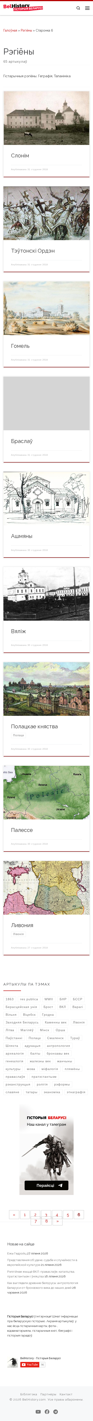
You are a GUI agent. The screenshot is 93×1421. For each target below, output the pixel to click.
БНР (63, 999)
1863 (10, 999)
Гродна (48, 1014)
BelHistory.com (34, 1399)
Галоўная (10, 30)
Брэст (48, 1007)
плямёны (72, 1069)
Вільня (11, 1014)
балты (35, 1053)
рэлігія (42, 1084)
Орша (60, 1030)
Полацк (35, 1038)
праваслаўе (15, 1076)
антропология (58, 1046)
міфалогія (50, 1069)
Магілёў (27, 1030)
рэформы (62, 1084)
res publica (29, 999)
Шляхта (12, 1046)
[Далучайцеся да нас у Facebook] (47, 1412)
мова (31, 1069)
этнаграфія (76, 1092)
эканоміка (52, 1092)
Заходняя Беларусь (22, 1022)
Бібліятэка (28, 1394)
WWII (48, 999)
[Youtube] (38, 1412)
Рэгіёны (26, 30)
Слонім (20, 155)
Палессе (22, 830)
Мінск (44, 1030)
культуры (13, 1069)
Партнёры (48, 1394)
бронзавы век (58, 1053)
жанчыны (64, 1061)
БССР (77, 999)
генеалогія (14, 1061)
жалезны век (40, 1061)
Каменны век (56, 1022)
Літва (10, 1030)
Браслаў (22, 441)
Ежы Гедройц (16, 1253)
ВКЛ (62, 1007)
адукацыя (33, 1046)
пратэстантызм (44, 1076)
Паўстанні (14, 1038)
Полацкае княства (34, 726)
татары (31, 1092)
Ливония (22, 925)
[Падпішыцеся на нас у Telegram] (55, 1412)
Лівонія (79, 1022)
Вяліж (18, 631)
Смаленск (55, 1038)
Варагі (77, 1007)
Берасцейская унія (21, 1007)
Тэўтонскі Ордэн (33, 251)
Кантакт (66, 1394)
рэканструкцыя (18, 1084)
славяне (12, 1092)
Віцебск (29, 1014)
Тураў (75, 1038)
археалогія (15, 1053)
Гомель (20, 346)
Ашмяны (21, 536)
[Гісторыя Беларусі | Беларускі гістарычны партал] (23, 7)
